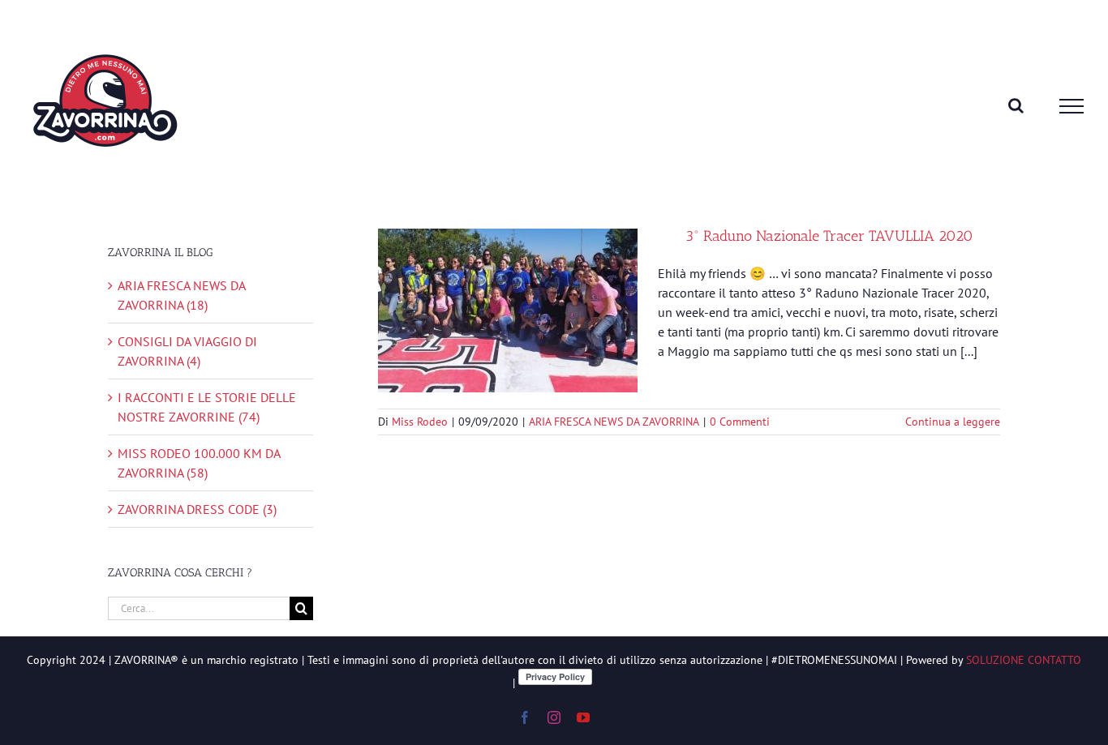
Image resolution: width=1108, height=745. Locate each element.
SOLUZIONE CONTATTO (1023, 660)
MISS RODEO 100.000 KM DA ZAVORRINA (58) (199, 463)
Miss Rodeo (420, 421)
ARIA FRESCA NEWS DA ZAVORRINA (614, 421)
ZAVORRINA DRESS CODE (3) (197, 509)
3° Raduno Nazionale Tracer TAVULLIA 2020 (829, 236)
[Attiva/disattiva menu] (1071, 106)
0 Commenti (740, 421)
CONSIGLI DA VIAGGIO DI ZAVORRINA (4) (187, 351)
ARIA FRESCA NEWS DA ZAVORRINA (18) (181, 295)
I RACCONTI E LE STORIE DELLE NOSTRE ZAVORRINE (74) (207, 407)
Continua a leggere (952, 421)
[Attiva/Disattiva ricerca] (1016, 105)
